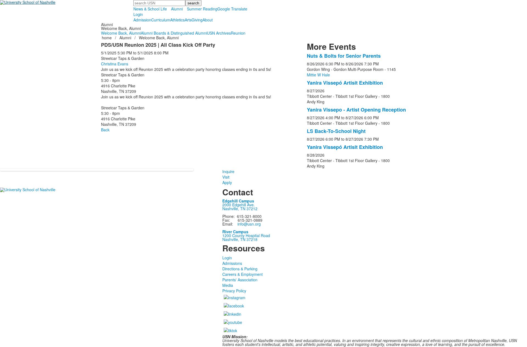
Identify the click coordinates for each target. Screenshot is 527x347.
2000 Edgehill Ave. (238, 204)
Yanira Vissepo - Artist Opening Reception (356, 109)
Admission (142, 20)
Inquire (228, 171)
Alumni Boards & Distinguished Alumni (174, 33)
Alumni (177, 9)
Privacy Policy (234, 290)
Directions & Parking (239, 268)
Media (227, 285)
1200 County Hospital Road (246, 235)
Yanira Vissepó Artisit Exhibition (345, 82)
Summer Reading (202, 9)
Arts (188, 20)
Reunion (238, 33)
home (107, 37)
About (208, 20)
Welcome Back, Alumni (121, 33)
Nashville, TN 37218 (239, 239)
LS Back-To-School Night (336, 131)
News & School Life (150, 9)
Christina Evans (114, 63)
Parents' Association (239, 279)
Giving (197, 20)
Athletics (177, 20)
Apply (227, 182)
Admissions (232, 263)
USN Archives (219, 33)
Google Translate (232, 9)
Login (138, 14)
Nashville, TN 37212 (239, 208)
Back (105, 129)
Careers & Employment (242, 274)
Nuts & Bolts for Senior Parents (344, 55)
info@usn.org (249, 224)
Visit (225, 177)
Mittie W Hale (318, 74)
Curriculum (160, 20)
